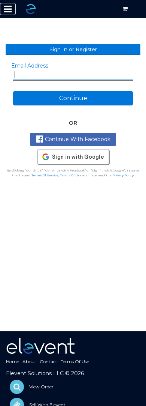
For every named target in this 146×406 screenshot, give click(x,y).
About (29, 361)
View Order (41, 386)
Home (12, 361)
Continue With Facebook (77, 139)
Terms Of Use (71, 175)
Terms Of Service (44, 175)
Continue (73, 98)
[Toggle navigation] (8, 9)
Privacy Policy (123, 175)
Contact (48, 361)
